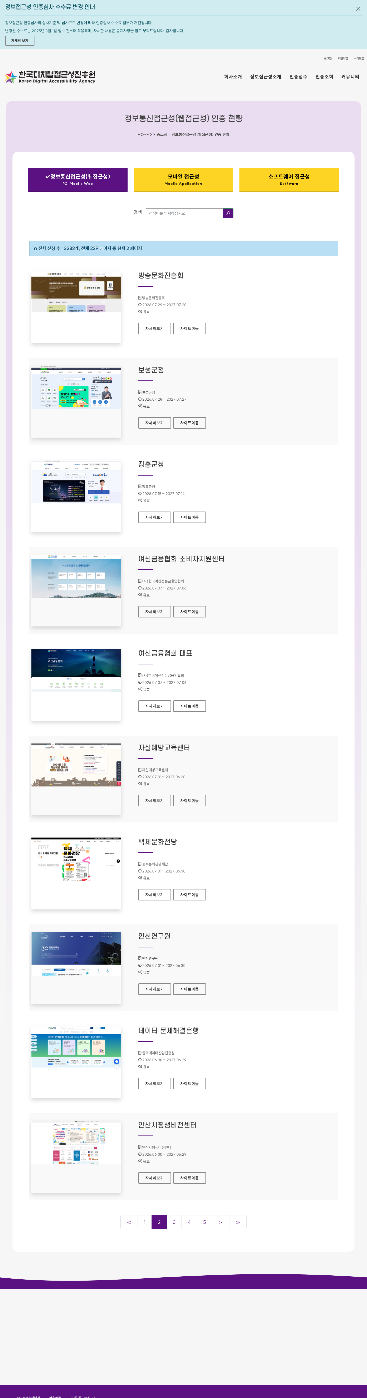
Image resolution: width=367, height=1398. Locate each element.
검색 (138, 212)
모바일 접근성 (183, 179)
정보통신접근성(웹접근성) (73, 180)
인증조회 (325, 77)
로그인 (328, 58)
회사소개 (233, 77)
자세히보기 (158, 328)
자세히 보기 (19, 40)
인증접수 (299, 77)
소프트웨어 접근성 (289, 179)
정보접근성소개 (266, 77)
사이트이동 (189, 328)
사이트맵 (359, 58)
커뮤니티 (351, 77)
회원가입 (343, 58)
